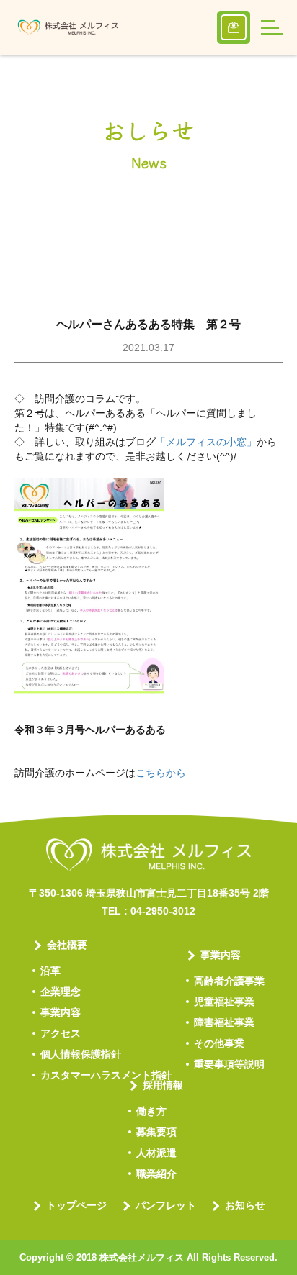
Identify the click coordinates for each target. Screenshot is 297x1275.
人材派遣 (156, 1153)
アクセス (60, 1033)
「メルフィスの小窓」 (206, 442)
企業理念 (60, 991)
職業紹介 (156, 1174)
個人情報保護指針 (80, 1054)
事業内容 (60, 1012)
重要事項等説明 (229, 1064)
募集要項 (156, 1132)
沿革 (50, 971)
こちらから (161, 773)
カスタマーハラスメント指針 (106, 1075)
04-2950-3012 (162, 911)
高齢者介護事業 (229, 981)
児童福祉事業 (224, 1002)
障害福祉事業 (224, 1022)
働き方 (151, 1111)
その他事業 (219, 1043)
